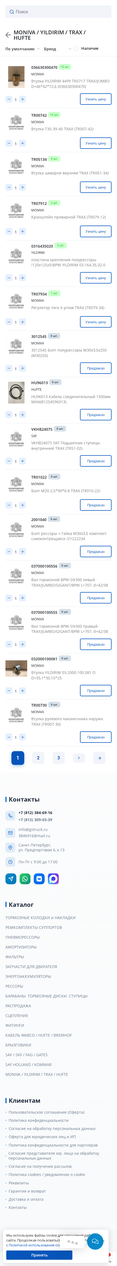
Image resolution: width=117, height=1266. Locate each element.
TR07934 (39, 294)
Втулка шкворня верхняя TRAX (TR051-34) (70, 172)
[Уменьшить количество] (8, 99)
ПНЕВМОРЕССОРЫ (22, 937)
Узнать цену (95, 99)
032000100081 (44, 659)
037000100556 (44, 566)
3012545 (39, 336)
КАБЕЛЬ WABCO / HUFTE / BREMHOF (38, 1035)
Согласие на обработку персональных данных (52, 1128)
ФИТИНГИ (14, 1025)
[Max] (53, 878)
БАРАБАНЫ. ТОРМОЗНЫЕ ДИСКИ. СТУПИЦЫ (46, 996)
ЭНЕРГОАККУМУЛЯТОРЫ (28, 976)
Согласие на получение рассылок (40, 1166)
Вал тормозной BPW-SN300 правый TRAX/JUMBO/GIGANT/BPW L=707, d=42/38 (69, 629)
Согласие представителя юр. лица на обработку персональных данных (53, 1156)
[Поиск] (12, 12)
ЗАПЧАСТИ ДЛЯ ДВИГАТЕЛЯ (31, 966)
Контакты (18, 1207)
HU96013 (39, 382)
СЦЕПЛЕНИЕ (16, 1015)
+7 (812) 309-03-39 (35, 819)
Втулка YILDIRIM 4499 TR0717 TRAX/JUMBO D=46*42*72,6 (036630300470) (70, 83)
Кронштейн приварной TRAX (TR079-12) (68, 217)
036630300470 (44, 67)
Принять (39, 1255)
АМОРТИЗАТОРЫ (21, 947)
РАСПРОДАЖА (18, 1005)
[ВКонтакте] (39, 878)
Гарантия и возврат (27, 1191)
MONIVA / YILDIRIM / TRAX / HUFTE (36, 1074)
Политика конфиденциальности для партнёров (53, 1145)
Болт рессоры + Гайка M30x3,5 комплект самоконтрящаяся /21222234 (69, 536)
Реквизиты (19, 1183)
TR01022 (39, 477)
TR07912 (39, 203)
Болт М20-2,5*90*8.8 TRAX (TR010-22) (65, 490)
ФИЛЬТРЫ (14, 956)
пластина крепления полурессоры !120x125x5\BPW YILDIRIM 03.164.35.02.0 (68, 262)
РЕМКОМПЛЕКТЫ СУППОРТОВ (33, 927)
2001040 (39, 519)
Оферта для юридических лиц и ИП (42, 1136)
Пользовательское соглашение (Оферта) (46, 1112)
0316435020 (42, 246)
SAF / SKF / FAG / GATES (26, 1054)
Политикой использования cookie (37, 1245)
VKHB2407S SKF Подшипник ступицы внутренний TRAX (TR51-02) (65, 445)
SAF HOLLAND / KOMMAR (28, 1064)
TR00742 (39, 115)
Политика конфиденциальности (39, 1120)
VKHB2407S (42, 429)
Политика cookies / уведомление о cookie (47, 1174)
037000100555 (44, 612)
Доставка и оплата (26, 1199)
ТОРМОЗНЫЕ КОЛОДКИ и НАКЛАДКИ (40, 917)
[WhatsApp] (25, 878)
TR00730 (39, 705)
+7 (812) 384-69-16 (35, 812)
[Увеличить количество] (22, 99)
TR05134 (39, 159)
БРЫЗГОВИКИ (18, 1045)
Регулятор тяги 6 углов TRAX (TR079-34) (67, 307)
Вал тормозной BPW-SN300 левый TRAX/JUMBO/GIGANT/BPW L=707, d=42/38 (69, 582)
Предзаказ (95, 368)
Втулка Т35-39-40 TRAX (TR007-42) (62, 128)
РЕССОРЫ (14, 986)
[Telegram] (10, 878)
